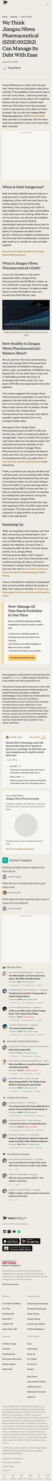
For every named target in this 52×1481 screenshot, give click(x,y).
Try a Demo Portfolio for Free (22, 658)
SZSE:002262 (36, 116)
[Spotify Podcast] (19, 1231)
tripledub (12, 1025)
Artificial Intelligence (35, 1329)
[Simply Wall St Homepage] (4, 1)
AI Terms (6, 1470)
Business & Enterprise (36, 1392)
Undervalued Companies (37, 1304)
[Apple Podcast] (23, 1231)
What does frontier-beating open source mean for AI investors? (25, 901)
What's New (7, 1369)
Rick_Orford (13, 972)
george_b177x (13, 1190)
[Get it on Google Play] (30, 1241)
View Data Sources (10, 1284)
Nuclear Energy (33, 1319)
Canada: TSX (7, 1324)
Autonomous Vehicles (36, 1324)
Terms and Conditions (11, 1462)
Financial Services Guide (12, 1459)
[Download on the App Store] (11, 1241)
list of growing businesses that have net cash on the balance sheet (26, 592)
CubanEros (13, 1120)
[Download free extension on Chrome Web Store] (17, 1249)
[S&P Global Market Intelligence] (11, 1264)
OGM (10, 1174)
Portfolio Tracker (9, 1344)
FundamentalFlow (15, 990)
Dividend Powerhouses (36, 1309)
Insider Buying (33, 1314)
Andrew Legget (14, 877)
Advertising (32, 1349)
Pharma (14, 17)
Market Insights (8, 1364)
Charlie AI (31, 1397)
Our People (32, 1359)
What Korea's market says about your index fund (24, 885)
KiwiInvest (12, 1135)
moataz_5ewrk (14, 1046)
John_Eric (12, 1007)
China (4, 17)
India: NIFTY (7, 1319)
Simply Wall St (14, 68)
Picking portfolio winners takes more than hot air (23, 869)
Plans (29, 1344)
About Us (31, 1354)
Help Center (32, 1377)
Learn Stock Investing (36, 1382)
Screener (6, 1349)
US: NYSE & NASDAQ (11, 1304)
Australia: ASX (8, 1314)
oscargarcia (13, 1103)
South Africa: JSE (9, 1329)
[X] (9, 1232)
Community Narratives (11, 1359)
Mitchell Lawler (14, 892)
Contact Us (32, 1364)
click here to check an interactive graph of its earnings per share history (25, 572)
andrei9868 (13, 1078)
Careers (30, 1369)
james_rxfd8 (13, 1159)
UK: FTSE (6, 1309)
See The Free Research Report (20, 849)
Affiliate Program (34, 1387)
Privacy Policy (8, 1466)
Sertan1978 (13, 1061)
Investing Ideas (8, 1354)
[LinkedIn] (4, 1231)
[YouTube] (14, 1232)
